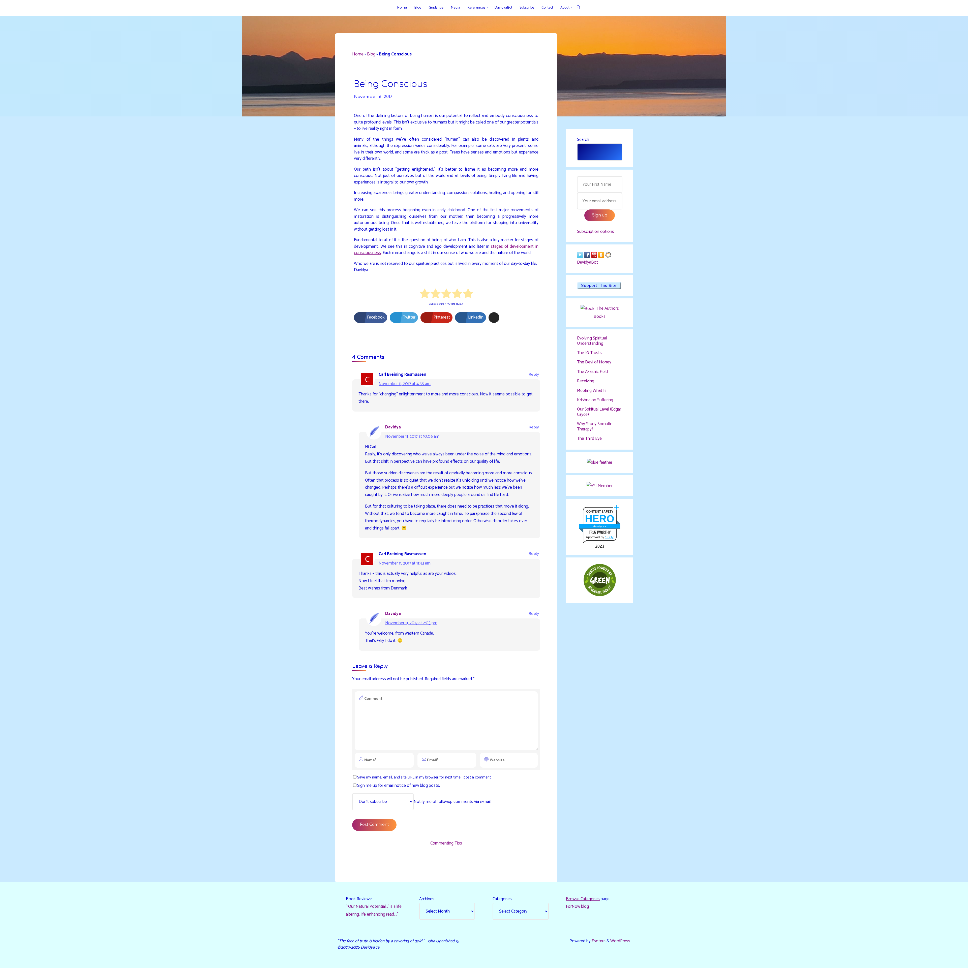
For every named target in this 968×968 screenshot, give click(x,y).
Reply (534, 375)
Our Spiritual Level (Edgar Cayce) (599, 412)
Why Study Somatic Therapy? (594, 426)
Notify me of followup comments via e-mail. (452, 801)
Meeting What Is (592, 390)
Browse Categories (583, 898)
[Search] (578, 8)
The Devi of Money (594, 362)
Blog (371, 54)
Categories (502, 898)
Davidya (393, 427)
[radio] (425, 295)
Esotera (598, 941)
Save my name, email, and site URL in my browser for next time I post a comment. (424, 777)
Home (358, 54)
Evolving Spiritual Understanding (592, 341)
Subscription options (595, 231)
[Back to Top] (948, 960)
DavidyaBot (587, 262)
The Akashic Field (592, 371)
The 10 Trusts (589, 352)
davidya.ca (599, 526)
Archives (426, 898)
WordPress (620, 941)
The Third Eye (589, 438)
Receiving (585, 381)
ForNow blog (577, 906)
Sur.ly (609, 537)
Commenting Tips (446, 843)
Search (583, 139)
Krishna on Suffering (595, 399)
